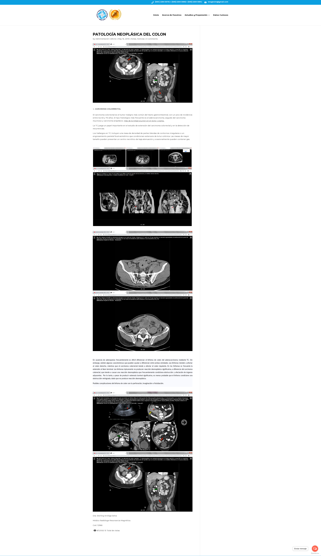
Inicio (156, 15)
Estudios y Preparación (196, 15)
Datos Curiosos (220, 15)
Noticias (141, 39)
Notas (133, 39)
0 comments (152, 39)
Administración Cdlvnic (106, 39)
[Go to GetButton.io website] (315, 553)
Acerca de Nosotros (171, 15)
